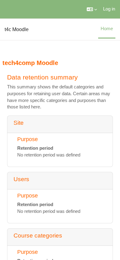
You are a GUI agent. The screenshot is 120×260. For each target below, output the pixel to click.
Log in (109, 8)
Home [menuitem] (107, 28)
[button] (92, 9)
